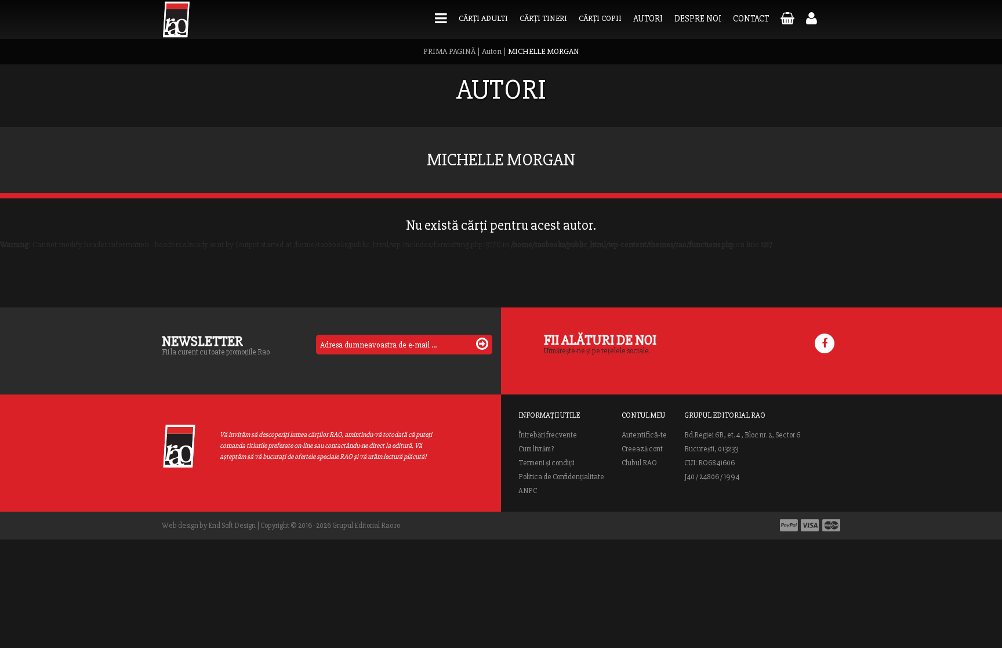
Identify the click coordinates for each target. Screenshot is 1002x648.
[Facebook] (824, 343)
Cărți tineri (543, 18)
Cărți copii (600, 18)
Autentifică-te (644, 435)
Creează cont (642, 449)
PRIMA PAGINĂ (449, 51)
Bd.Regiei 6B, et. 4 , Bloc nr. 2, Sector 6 (742, 435)
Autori (648, 18)
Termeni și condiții (546, 463)
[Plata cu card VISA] (810, 525)
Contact (751, 18)
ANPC (527, 490)
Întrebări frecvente (547, 435)
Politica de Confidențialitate (561, 477)
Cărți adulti (483, 18)
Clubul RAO (639, 463)
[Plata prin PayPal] (789, 525)
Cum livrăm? (536, 449)
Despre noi (697, 18)
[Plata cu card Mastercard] (831, 525)
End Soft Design (232, 525)
